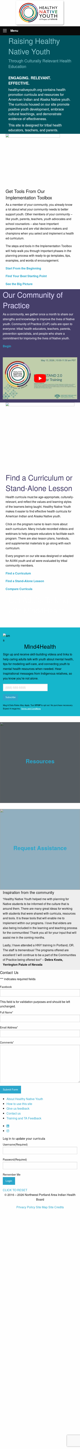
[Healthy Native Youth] (40, 13)
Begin (7, 346)
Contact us (14, 1113)
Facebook (6, 987)
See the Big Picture (19, 284)
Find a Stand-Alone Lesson (25, 581)
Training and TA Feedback (24, 1118)
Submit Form (10, 1089)
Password (15, 1159)
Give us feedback (18, 1108)
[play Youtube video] (40, 378)
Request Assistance (40, 848)
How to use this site (19, 1104)
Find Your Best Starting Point (26, 276)
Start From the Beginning (23, 268)
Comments (7, 1042)
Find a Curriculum (18, 573)
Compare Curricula (19, 589)
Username (15, 1144)
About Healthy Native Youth (25, 1099)
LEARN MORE (24, 625)
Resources (40, 761)
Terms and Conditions (31, 708)
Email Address (9, 1027)
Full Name (6, 1012)
